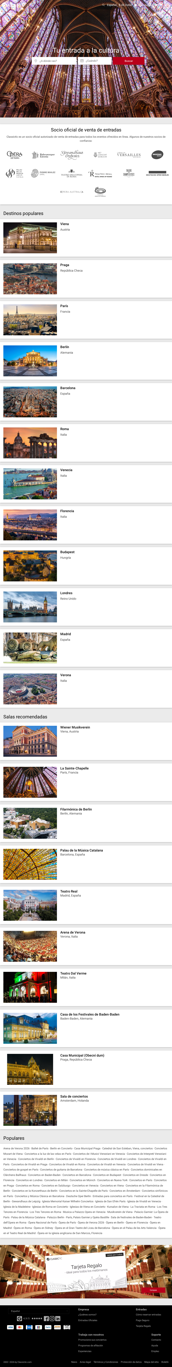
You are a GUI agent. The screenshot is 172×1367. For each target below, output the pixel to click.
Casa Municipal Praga (87, 1148)
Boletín (165, 1362)
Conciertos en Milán (56, 1180)
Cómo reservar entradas (148, 1314)
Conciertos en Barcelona (76, 1175)
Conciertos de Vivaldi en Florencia (76, 1159)
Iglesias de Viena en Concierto (87, 1206)
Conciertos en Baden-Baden (44, 1175)
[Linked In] (57, 1319)
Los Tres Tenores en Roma (45, 1212)
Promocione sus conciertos (92, 1339)
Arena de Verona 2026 (16, 1148)
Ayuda (154, 1345)
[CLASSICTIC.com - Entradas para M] (15, 5)
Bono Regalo (145, 5)
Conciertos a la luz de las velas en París (48, 1153)
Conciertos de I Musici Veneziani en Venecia (99, 1153)
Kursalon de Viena (118, 1206)
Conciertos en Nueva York (112, 1180)
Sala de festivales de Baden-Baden (132, 1217)
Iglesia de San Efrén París (110, 1201)
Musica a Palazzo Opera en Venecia (84, 1212)
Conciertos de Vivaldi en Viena (145, 1164)
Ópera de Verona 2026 (91, 1222)
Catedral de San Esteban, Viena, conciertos (127, 1148)
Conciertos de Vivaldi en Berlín (36, 1159)
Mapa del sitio (151, 1362)
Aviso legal (85, 1362)
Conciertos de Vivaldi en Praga (29, 1164)
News (74, 1362)
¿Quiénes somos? (87, 1314)
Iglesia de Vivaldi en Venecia (144, 1201)
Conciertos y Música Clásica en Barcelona (39, 1196)
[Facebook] (19, 1318)
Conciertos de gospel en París (20, 1169)
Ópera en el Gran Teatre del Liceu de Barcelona (82, 1228)
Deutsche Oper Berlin (78, 1196)
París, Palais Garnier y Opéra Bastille (87, 1217)
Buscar (129, 61)
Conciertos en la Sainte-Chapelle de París (83, 1190)
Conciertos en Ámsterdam (125, 1190)
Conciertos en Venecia (85, 1185)
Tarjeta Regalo (143, 1326)
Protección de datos (131, 1362)
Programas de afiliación (90, 1345)
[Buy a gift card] (86, 1271)
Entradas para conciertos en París (113, 1196)
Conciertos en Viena (112, 1185)
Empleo (155, 1351)
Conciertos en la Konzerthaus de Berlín (34, 1190)
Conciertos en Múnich (82, 1180)
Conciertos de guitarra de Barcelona (61, 1169)
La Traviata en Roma (143, 1206)
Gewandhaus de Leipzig (26, 1201)
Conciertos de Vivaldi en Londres (117, 1159)
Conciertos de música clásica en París (106, 1169)
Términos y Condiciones (106, 1362)
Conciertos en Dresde (135, 1175)
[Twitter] (52, 1319)
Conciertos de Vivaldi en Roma (67, 1164)
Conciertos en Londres (29, 1180)
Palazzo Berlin (55, 1217)
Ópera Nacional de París (42, 1222)
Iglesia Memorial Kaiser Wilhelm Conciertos (67, 1201)
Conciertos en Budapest (107, 1175)
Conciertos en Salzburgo (55, 1185)
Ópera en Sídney (43, 1228)
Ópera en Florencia (137, 1222)
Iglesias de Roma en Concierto (50, 1206)
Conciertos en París (140, 1180)
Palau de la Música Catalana (28, 1217)
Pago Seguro (142, 1320)
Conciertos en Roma (28, 1185)
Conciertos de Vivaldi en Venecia (106, 1164)
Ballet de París (39, 1148)
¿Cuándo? (92, 59)
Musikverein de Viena (120, 1212)
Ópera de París (67, 1222)
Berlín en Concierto (61, 1148)
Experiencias (84, 1351)
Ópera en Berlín (115, 1222)
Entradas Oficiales (87, 1320)
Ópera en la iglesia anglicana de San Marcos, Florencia (69, 1233)
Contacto (156, 1339)
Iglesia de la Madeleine (16, 1206)
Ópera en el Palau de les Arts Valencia (134, 1228)
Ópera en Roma (23, 1228)
